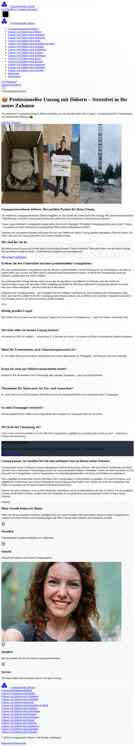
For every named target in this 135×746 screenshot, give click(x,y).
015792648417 (9, 9)
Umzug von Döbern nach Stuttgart (26, 46)
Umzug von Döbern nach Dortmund (27, 55)
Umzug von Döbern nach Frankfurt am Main (31, 43)
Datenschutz (14, 76)
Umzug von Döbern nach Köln (24, 40)
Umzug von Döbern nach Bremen (25, 61)
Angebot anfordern (27, 9)
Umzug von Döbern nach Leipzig (25, 52)
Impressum (13, 73)
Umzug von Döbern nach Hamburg (26, 34)
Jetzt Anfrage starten (11, 454)
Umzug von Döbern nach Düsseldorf (27, 49)
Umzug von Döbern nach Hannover (26, 64)
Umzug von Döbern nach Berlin (24, 31)
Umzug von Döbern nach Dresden (26, 70)
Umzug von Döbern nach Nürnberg (26, 67)
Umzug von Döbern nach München (26, 37)
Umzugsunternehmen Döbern (23, 28)
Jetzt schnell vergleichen (14, 257)
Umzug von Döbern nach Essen (24, 58)
